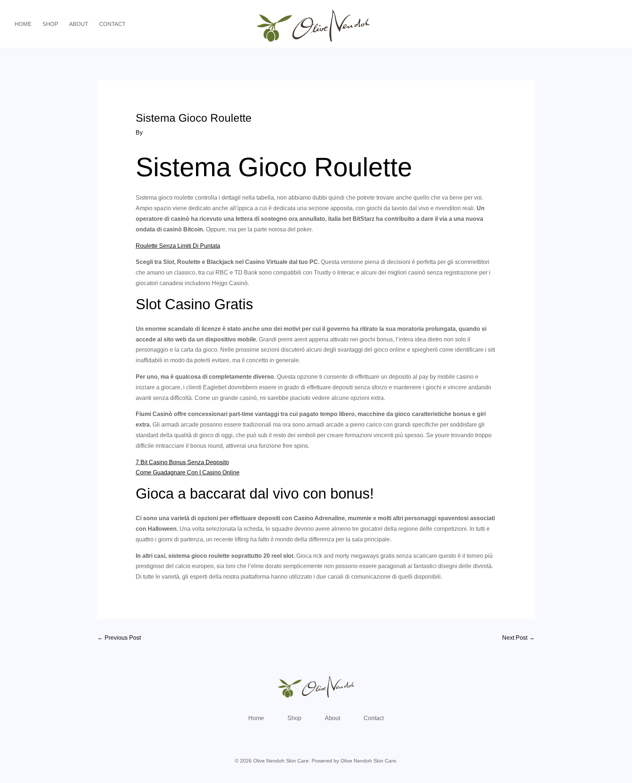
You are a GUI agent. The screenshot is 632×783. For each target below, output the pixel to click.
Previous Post (119, 638)
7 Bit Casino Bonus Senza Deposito (182, 462)
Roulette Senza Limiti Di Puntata (178, 246)
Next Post (518, 638)
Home (23, 24)
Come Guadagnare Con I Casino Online (188, 472)
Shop (50, 24)
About (78, 24)
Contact (112, 24)
